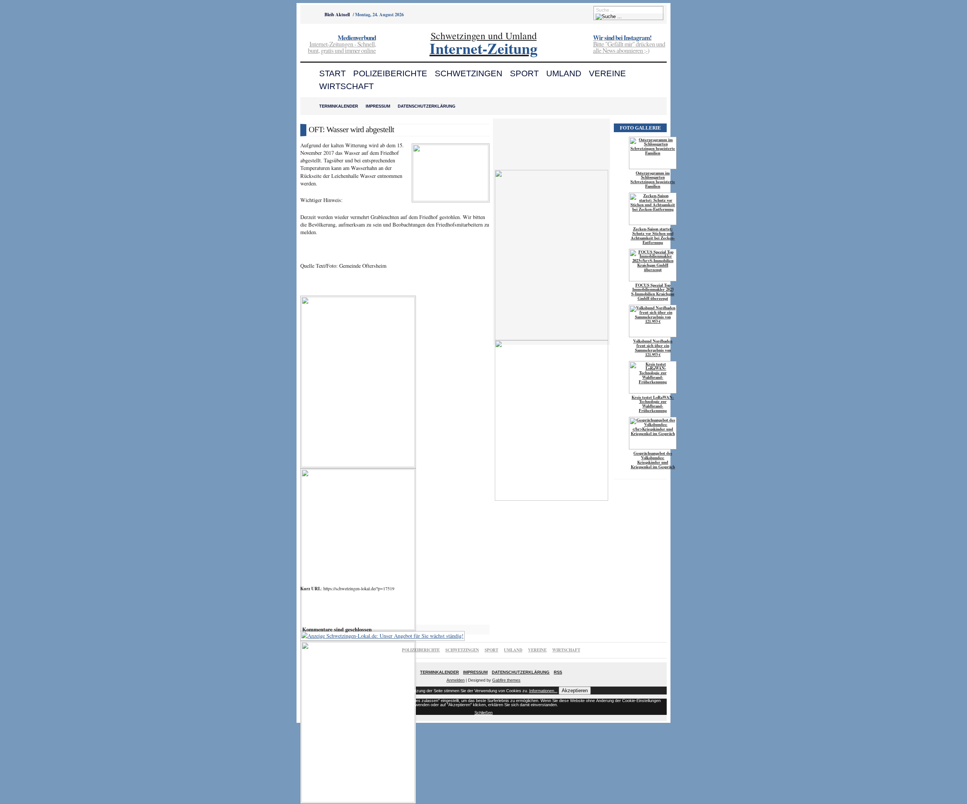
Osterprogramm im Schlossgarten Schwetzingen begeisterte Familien (652, 180)
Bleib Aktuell (337, 14)
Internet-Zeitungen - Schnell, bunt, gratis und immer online (342, 44)
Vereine (607, 73)
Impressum (378, 106)
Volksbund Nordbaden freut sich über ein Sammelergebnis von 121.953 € (652, 348)
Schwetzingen (468, 73)
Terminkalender (338, 106)
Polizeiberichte (390, 73)
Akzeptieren (575, 690)
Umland (563, 73)
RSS (558, 672)
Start (332, 73)
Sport (524, 73)
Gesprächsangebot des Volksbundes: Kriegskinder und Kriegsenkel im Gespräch (653, 460)
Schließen (483, 712)
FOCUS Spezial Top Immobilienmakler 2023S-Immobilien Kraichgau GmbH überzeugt (652, 292)
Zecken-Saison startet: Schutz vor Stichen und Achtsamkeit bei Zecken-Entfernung (653, 235)
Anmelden (455, 680)
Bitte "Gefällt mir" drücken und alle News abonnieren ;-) (629, 44)
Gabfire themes (506, 680)
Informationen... (543, 690)
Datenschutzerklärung (427, 106)
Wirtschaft (346, 86)
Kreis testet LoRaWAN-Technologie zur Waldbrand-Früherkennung (653, 404)
